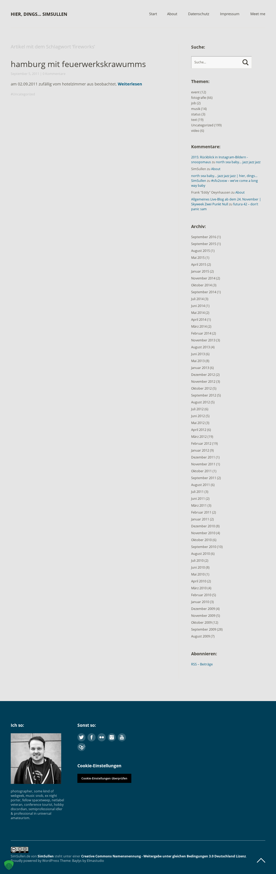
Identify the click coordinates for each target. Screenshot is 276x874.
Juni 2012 (198, 416)
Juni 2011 (198, 498)
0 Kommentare (54, 73)
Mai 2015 (198, 257)
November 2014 (203, 278)
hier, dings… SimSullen (39, 14)
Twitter (81, 737)
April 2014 (198, 319)
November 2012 (203, 381)
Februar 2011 (201, 512)
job (193, 103)
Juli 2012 (197, 409)
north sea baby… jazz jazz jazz (238, 162)
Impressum (229, 14)
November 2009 (203, 615)
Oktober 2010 (201, 540)
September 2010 (203, 547)
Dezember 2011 (203, 457)
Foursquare (81, 747)
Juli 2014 (197, 299)
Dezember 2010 (203, 526)
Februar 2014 (201, 333)
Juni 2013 (198, 354)
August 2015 (200, 250)
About (172, 14)
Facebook (91, 737)
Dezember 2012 (203, 374)
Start (153, 14)
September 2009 (203, 629)
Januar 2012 (200, 450)
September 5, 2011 (25, 73)
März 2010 (199, 588)
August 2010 (200, 553)
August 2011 (200, 485)
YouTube (122, 737)
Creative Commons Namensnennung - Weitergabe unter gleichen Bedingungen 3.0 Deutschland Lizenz (163, 856)
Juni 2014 (198, 306)
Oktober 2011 (201, 471)
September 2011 (203, 478)
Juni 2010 (198, 567)
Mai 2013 (198, 361)
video (195, 130)
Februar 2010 (201, 595)
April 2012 (198, 429)
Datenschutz (198, 14)
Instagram (112, 737)
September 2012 (203, 395)
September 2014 (203, 292)
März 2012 (199, 436)
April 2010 (198, 581)
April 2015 (198, 264)
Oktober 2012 (201, 388)
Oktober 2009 (201, 622)
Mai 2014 (198, 312)
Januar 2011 (200, 519)
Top (261, 860)
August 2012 (200, 402)
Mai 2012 (198, 423)
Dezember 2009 (203, 608)
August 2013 (200, 347)
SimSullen (46, 856)
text (194, 119)
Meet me (257, 14)
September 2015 (203, 244)
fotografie (198, 97)
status (196, 114)
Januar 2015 (200, 271)
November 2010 (203, 533)
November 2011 (203, 464)
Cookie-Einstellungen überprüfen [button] (104, 778)
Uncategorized (24, 94)
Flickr (102, 737)
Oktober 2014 (201, 285)
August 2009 (200, 636)
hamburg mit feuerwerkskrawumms (78, 63)
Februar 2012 (201, 443)
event (195, 92)
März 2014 (199, 326)
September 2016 (203, 237)
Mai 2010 (198, 574)
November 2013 (203, 340)
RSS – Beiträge (202, 664)
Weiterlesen (130, 84)
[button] (9, 865)
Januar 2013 (200, 368)
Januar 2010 (200, 602)
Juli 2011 (197, 491)
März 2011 (199, 505)
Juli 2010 (197, 560)
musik (195, 109)
